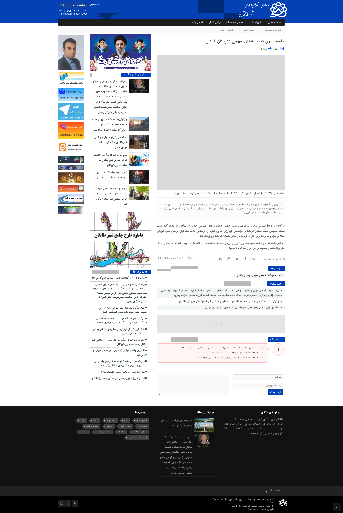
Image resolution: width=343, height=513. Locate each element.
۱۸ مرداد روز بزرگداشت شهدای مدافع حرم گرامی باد (118, 278)
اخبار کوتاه (111, 420)
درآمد (82, 420)
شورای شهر (255, 22)
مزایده (110, 426)
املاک (95, 420)
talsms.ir (253, 509)
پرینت (264, 48)
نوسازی (85, 432)
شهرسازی (143, 426)
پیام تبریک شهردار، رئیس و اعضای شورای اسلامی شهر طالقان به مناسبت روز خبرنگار (110, 160)
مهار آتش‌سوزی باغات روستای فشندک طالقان (122, 372)
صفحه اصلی (94, 4)
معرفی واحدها (235, 22)
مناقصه (122, 432)
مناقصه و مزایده (103, 432)
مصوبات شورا (92, 426)
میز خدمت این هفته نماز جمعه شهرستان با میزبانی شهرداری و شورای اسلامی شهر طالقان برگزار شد (120, 363)
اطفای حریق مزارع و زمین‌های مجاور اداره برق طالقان (118, 378)
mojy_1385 (180, 193)
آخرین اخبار (142, 420)
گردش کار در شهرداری (138, 437)
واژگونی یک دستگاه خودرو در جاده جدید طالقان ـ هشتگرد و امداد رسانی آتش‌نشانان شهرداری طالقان (229, 301)
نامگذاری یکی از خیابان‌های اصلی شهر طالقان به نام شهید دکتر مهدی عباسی (242, 307)
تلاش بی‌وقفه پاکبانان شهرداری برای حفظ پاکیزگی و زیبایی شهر (120, 352)
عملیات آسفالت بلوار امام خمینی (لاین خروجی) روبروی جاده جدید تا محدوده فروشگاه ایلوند (122, 310)
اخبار (223, 30)
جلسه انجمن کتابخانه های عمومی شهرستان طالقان (245, 41)
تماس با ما (197, 22)
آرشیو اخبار (215, 22)
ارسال (276, 48)
